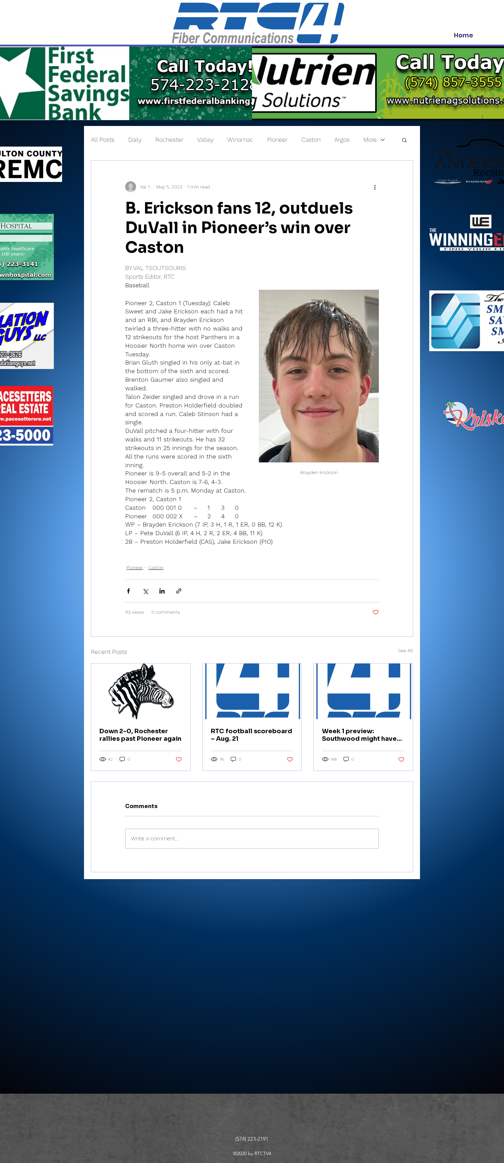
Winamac (240, 139)
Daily (135, 139)
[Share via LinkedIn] (162, 591)
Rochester (169, 139)
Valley (205, 139)
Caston (311, 139)
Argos (342, 139)
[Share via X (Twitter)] (145, 591)
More (370, 139)
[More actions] (375, 187)
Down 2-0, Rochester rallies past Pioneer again (140, 734)
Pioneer (277, 139)
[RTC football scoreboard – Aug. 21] (252, 691)
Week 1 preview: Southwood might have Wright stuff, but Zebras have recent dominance (360, 734)
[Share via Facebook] (128, 591)
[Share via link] (179, 591)
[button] (404, 139)
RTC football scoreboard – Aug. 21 (251, 734)
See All (405, 650)
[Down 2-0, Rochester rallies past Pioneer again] (140, 691)
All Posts (103, 139)
